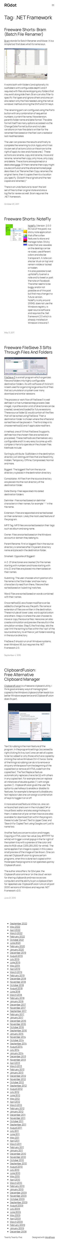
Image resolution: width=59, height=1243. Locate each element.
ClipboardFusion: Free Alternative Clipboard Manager (22, 675)
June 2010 (15, 1173)
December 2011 (17, 1114)
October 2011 (16, 1121)
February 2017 (17, 1014)
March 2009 (16, 1221)
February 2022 (17, 936)
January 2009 (17, 1228)
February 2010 (17, 1186)
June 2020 (15, 943)
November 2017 (18, 1007)
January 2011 (16, 1150)
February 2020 (17, 946)
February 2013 (17, 1069)
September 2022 (18, 923)
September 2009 (18, 1202)
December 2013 (18, 1056)
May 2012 (15, 1098)
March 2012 (16, 1105)
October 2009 (17, 1199)
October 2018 (17, 985)
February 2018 (17, 998)
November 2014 (18, 1037)
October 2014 (17, 1040)
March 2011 (15, 1144)
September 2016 (18, 1030)
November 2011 (17, 1118)
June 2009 (15, 1212)
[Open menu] (53, 5)
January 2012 (16, 1111)
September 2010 (18, 1163)
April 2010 (15, 1179)
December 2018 (18, 978)
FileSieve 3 (9, 377)
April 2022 (15, 930)
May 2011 (14, 1137)
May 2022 (15, 926)
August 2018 (16, 988)
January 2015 (16, 1033)
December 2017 (18, 1004)
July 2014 (14, 1050)
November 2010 (18, 1157)
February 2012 (17, 1108)
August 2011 (16, 1127)
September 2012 (18, 1085)
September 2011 (18, 1124)
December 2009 (18, 1192)
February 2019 (17, 975)
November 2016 (18, 1024)
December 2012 (18, 1075)
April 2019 (15, 968)
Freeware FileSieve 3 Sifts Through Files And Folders (28, 349)
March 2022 (16, 933)
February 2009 (17, 1225)
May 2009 (15, 1215)
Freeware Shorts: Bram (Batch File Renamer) (25, 31)
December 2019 (18, 952)
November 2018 (18, 981)
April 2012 (15, 1101)
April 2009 (15, 1218)
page (17, 164)
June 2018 (15, 991)
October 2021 (17, 939)
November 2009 (18, 1195)
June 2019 (15, 962)
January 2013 (16, 1072)
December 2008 (18, 1231)
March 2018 (16, 994)
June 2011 (15, 1134)
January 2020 (17, 949)
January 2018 (16, 1001)
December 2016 (18, 1020)
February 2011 (17, 1147)
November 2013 (18, 1059)
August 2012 (16, 1088)
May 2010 (15, 1176)
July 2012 (14, 1092)
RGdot (10, 5)
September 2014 (18, 1043)
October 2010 (17, 1160)
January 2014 (16, 1053)
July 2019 (14, 959)
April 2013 (15, 1063)
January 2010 (16, 1189)
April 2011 (14, 1140)
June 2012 (15, 1095)
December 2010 (18, 1153)
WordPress (50, 1237)
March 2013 (16, 1066)
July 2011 (14, 1131)
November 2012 (18, 1079)
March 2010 (16, 1182)
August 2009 (16, 1205)
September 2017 (18, 1011)
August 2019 (16, 956)
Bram (7, 40)
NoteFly (32, 225)
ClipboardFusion (12, 685)
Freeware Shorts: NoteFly (27, 219)
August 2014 (16, 1046)
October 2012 (17, 1082)
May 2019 (15, 965)
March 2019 (16, 972)
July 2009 (15, 1208)
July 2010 (14, 1169)
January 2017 (16, 1017)
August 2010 (16, 1166)
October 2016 (17, 1027)
